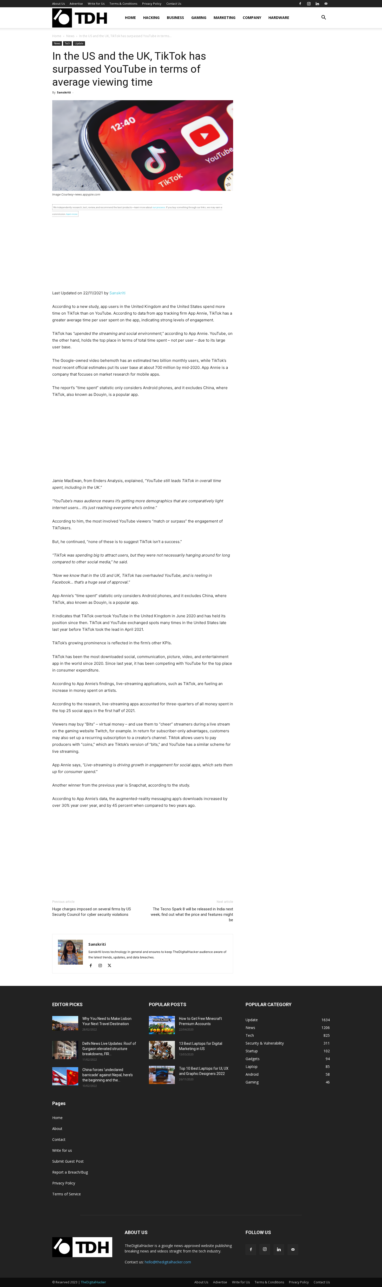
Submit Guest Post (68, 1161)
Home (130, 17)
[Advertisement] (142, 253)
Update (79, 43)
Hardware (278, 17)
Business (175, 17)
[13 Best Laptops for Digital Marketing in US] (162, 1050)
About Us (58, 3)
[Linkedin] (317, 3)
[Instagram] (309, 3)
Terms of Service (66, 1193)
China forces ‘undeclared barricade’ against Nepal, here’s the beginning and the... (107, 1075)
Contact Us (173, 3)
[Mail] (326, 3)
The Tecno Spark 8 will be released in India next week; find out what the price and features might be (192, 914)
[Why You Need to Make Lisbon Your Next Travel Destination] (65, 1023)
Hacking (151, 17)
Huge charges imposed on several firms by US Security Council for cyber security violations (91, 912)
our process (159, 207)
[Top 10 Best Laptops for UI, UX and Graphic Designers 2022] (162, 1075)
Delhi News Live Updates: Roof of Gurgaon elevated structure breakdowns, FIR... (109, 1048)
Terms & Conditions (123, 3)
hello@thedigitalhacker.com (168, 1261)
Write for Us (96, 3)
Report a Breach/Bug (70, 1172)
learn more (71, 214)
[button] (323, 18)
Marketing (224, 17)
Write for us (62, 1150)
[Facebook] (300, 3)
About (57, 1128)
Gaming (198, 17)
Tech (67, 43)
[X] (111, 966)
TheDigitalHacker (93, 1282)
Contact (58, 1139)
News (70, 36)
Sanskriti (64, 92)
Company (252, 17)
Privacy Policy (151, 3)
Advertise (76, 3)
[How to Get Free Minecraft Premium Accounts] (162, 1025)
